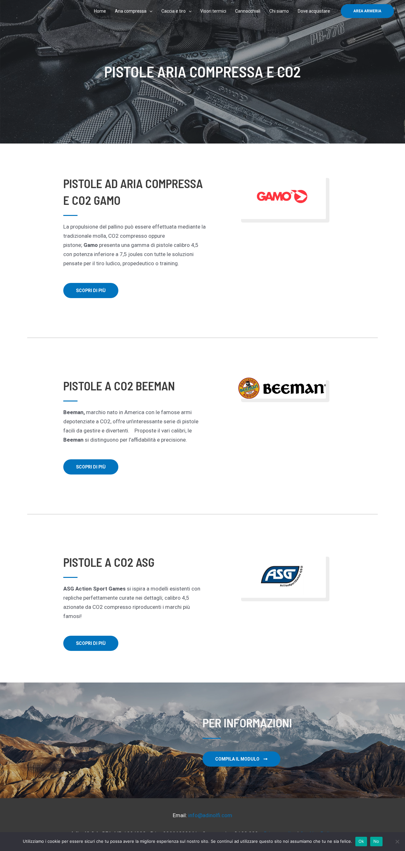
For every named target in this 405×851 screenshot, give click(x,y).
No (376, 841)
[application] (149, 11)
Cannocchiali (247, 11)
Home (100, 11)
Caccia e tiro (173, 11)
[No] (397, 841)
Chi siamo (279, 11)
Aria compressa (130, 11)
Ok (361, 841)
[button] (367, 11)
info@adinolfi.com (210, 815)
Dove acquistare (314, 11)
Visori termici (213, 11)
